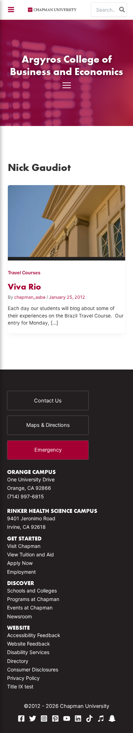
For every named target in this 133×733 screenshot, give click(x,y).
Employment (21, 572)
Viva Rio (24, 286)
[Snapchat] (112, 718)
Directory (17, 661)
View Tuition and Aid (30, 554)
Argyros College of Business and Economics (66, 65)
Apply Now (20, 563)
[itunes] (100, 718)
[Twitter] (32, 718)
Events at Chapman (29, 608)
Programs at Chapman (33, 599)
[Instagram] (44, 718)
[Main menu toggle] (11, 9)
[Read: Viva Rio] (66, 220)
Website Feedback (28, 644)
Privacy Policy (23, 678)
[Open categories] (66, 85)
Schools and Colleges (32, 591)
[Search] (122, 9)
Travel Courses (24, 272)
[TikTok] (89, 718)
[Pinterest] (55, 718)
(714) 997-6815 (25, 496)
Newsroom (19, 616)
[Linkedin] (78, 718)
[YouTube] (66, 718)
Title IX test (20, 686)
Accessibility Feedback (33, 635)
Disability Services (28, 652)
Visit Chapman (23, 546)
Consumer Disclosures (32, 669)
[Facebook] (21, 718)
